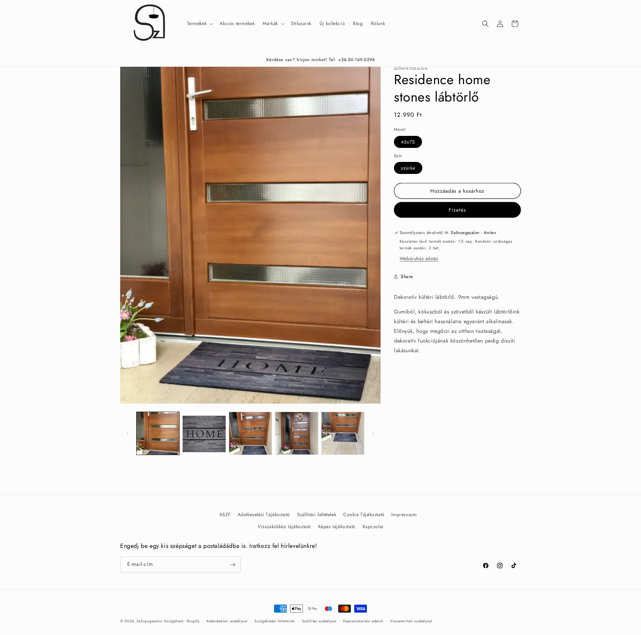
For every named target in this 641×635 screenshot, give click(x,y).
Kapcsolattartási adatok (363, 621)
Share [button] (407, 276)
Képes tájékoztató (337, 526)
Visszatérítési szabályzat (411, 621)
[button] (199, 23)
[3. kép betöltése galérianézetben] (250, 433)
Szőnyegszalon (150, 621)
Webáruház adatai (419, 258)
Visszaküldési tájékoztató (284, 526)
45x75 (408, 142)
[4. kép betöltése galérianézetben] (296, 433)
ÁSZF (225, 514)
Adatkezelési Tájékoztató (264, 514)
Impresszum (404, 514)
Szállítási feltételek (317, 514)
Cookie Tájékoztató (364, 514)
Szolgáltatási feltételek (274, 621)
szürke (408, 168)
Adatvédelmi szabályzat (226, 621)
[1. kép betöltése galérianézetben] (158, 433)
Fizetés (457, 210)
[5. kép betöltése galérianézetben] (343, 433)
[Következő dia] (373, 433)
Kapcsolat (373, 526)
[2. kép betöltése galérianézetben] (204, 433)
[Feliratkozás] (232, 565)
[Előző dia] (127, 433)
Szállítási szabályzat (319, 621)
